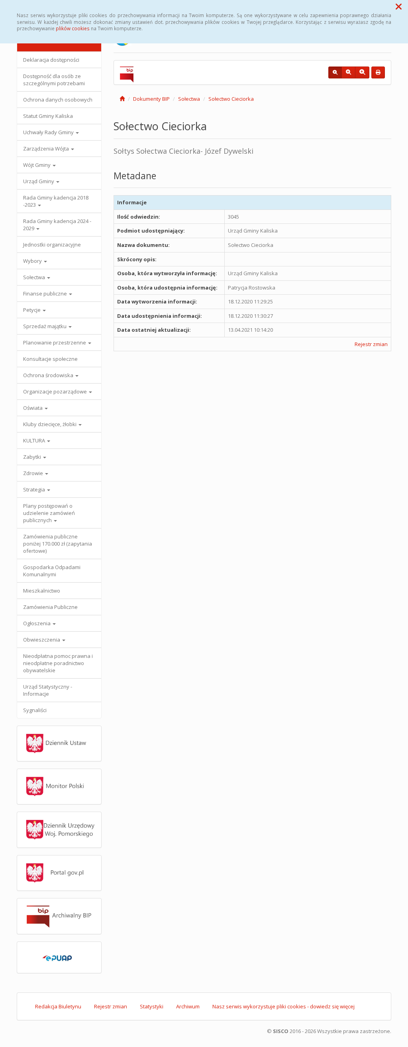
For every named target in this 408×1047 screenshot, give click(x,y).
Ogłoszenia (37, 623)
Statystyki (151, 1006)
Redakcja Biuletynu (58, 1006)
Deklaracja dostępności (51, 59)
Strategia (34, 489)
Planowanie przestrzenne (55, 342)
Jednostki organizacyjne (52, 244)
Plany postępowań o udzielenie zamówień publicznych (49, 513)
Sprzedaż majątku (45, 326)
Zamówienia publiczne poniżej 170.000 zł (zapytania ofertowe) (57, 543)
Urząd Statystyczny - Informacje (47, 690)
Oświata (33, 407)
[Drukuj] (378, 72)
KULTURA (34, 440)
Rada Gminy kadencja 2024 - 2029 (57, 224)
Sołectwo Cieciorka (231, 98)
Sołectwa (34, 277)
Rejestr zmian (371, 344)
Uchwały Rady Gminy (49, 132)
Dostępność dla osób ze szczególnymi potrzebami (54, 79)
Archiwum (188, 1006)
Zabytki (32, 456)
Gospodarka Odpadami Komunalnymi (51, 571)
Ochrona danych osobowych (57, 99)
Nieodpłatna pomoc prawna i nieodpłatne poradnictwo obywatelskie (58, 663)
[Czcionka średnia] (348, 72)
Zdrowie (33, 473)
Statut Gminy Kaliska (48, 115)
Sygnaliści (35, 710)
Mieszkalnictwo (41, 590)
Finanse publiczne (45, 293)
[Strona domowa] (122, 98)
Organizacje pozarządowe (55, 391)
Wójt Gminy (37, 164)
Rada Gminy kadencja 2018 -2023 (55, 201)
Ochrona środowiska (49, 375)
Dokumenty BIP (151, 98)
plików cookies (73, 28)
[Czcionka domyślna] (335, 72)
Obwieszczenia (42, 639)
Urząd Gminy (39, 181)
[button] (398, 6)
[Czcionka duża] (362, 72)
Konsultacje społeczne (50, 358)
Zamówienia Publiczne (50, 607)
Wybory (33, 260)
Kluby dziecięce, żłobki (50, 424)
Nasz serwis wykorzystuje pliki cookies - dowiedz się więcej (283, 1006)
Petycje (32, 309)
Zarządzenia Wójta (46, 148)
